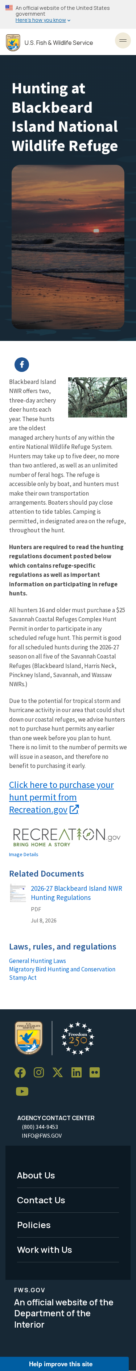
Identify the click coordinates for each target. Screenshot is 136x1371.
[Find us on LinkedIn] (79, 1073)
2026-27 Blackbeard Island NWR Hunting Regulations (76, 893)
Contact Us (41, 1200)
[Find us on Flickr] (97, 1073)
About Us (36, 1175)
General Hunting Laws (37, 961)
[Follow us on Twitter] (60, 1073)
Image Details (23, 854)
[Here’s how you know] (68, 14)
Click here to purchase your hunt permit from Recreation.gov (61, 797)
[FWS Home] (13, 42)
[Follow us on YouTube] (25, 1092)
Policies (34, 1225)
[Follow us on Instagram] (41, 1073)
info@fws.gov (42, 1135)
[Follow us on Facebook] (22, 1073)
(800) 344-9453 (40, 1126)
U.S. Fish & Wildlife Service (59, 43)
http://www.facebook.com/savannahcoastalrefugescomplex (73, 364)
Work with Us (44, 1249)
